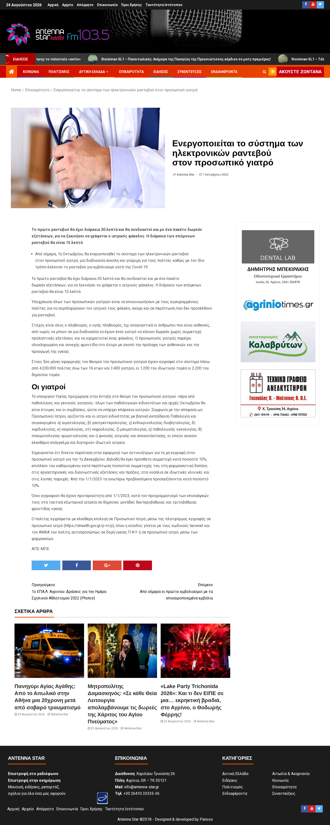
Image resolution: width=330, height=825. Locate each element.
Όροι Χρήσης (131, 5)
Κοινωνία (31, 72)
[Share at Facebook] (76, 565)
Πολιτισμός (59, 72)
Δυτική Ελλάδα (92, 72)
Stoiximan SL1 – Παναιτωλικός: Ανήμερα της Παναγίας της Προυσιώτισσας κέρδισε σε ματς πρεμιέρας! (153, 59)
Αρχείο (67, 5)
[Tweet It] (46, 565)
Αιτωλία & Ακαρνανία (290, 773)
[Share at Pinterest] (137, 565)
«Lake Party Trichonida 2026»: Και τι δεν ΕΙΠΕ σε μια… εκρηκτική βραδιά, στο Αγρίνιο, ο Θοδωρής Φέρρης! (192, 700)
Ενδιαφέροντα (224, 72)
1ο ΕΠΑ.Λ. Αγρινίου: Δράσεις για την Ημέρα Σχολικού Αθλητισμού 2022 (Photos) (69, 591)
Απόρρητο (85, 5)
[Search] (264, 71)
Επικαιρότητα (131, 72)
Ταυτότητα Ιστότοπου (163, 5)
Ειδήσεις (160, 72)
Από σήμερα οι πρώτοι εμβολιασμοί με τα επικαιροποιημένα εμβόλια (176, 591)
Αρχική (53, 5)
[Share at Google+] (107, 565)
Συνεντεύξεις (189, 72)
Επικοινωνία (107, 5)
